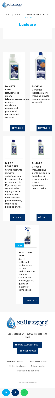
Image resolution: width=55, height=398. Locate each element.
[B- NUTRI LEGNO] (14, 66)
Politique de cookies (28, 370)
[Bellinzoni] (12, 5)
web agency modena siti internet (27, 382)
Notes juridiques (17, 366)
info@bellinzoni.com (27, 345)
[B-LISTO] (41, 147)
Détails (16, 128)
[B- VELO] (41, 66)
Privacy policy (38, 366)
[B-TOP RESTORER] (14, 147)
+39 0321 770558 (28, 351)
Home (7, 15)
